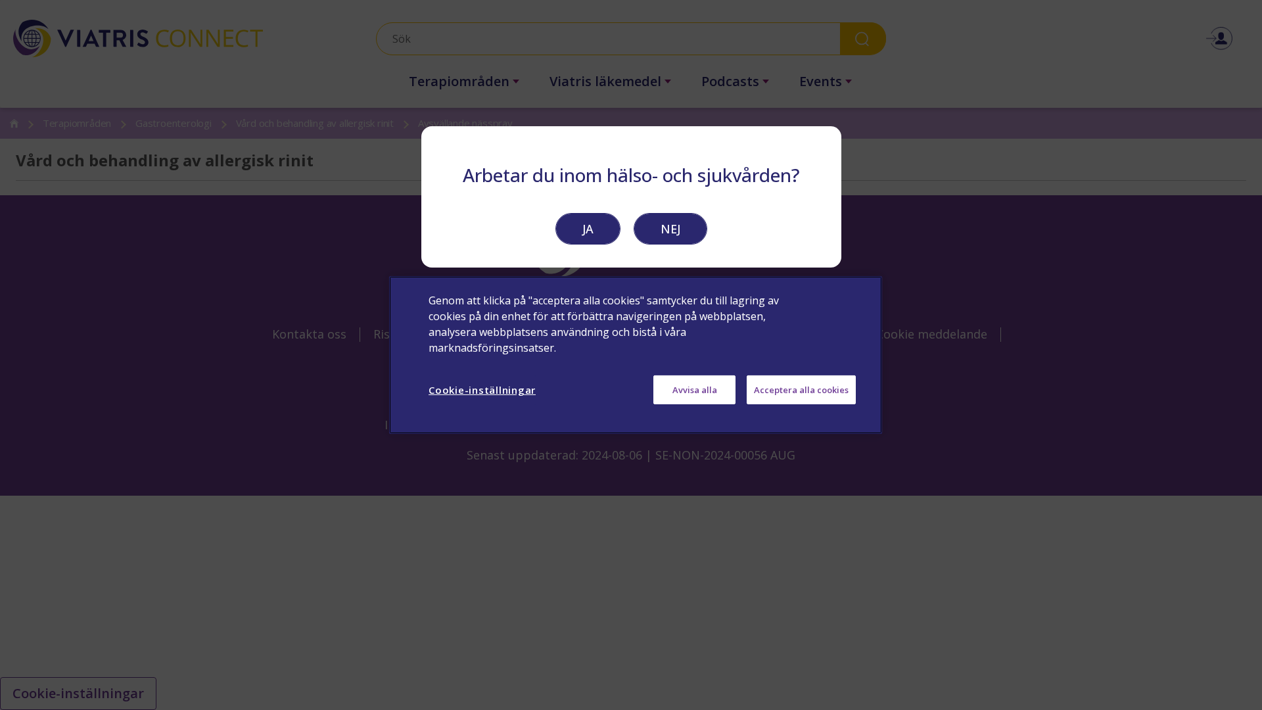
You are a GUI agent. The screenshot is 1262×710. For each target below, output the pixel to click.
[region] (635, 355)
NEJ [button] (670, 229)
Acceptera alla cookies (801, 390)
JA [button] (588, 229)
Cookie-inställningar (482, 389)
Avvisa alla (694, 390)
